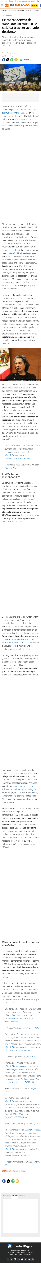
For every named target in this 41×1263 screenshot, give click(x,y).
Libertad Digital (20, 1246)
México (23, 1171)
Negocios (36, 10)
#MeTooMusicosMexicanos (22, 253)
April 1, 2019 (10, 468)
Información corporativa (20, 1251)
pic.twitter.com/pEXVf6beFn (17, 458)
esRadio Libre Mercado (24, 10)
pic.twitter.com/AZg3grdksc (17, 1156)
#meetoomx (35, 1047)
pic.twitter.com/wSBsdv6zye (17, 1050)
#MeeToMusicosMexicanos (17, 455)
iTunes (32, 1259)
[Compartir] (3, 59)
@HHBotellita (16, 1114)
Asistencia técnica (16, 1254)
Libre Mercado (7, 15)
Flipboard (25, 1259)
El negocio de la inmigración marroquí (19, 1)
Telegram (29, 1259)
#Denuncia (20, 1034)
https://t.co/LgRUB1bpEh (23, 1082)
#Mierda (15, 1022)
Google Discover (22, 1259)
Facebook (8, 1259)
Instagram (15, 1259)
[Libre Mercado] (17, 5)
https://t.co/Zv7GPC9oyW (16, 1117)
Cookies (30, 1252)
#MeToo (9, 1171)
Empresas (4, 10)
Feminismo (16, 1171)
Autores (28, 1254)
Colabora (34, 5)
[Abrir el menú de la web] (3, 5)
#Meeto (8, 1022)
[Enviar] (11, 59)
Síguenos (26, 59)
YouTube (18, 1259)
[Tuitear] (7, 59)
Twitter (11, 1259)
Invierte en (12, 10)
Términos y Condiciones (16, 1252)
